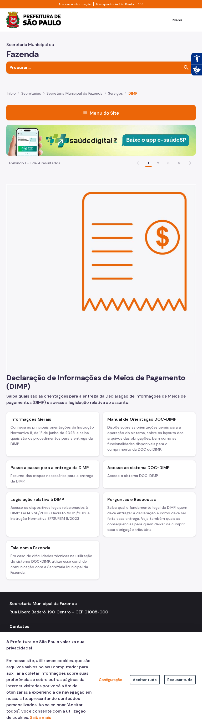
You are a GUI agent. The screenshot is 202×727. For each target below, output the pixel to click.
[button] (190, 163)
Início (11, 93)
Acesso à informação (74, 4)
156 (141, 4)
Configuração (110, 679)
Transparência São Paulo (115, 4)
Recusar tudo (180, 679)
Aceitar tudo (145, 679)
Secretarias (31, 93)
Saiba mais (40, 717)
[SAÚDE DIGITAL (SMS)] (101, 140)
